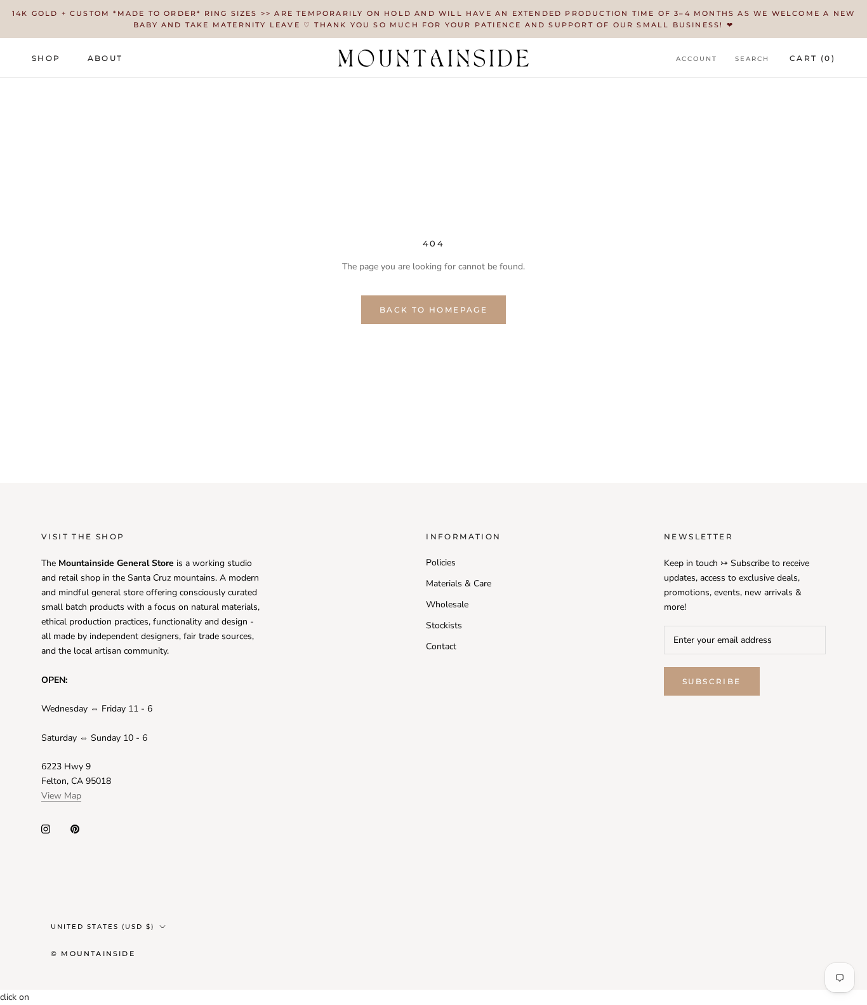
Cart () (812, 58)
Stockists (444, 625)
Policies (441, 562)
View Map (61, 796)
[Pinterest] (74, 828)
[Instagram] (45, 828)
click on (14, 997)
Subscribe (711, 681)
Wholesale (447, 604)
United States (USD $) (102, 926)
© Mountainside (93, 953)
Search (752, 59)
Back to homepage (433, 309)
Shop (46, 58)
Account (696, 59)
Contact (441, 646)
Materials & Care (458, 583)
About (105, 58)
